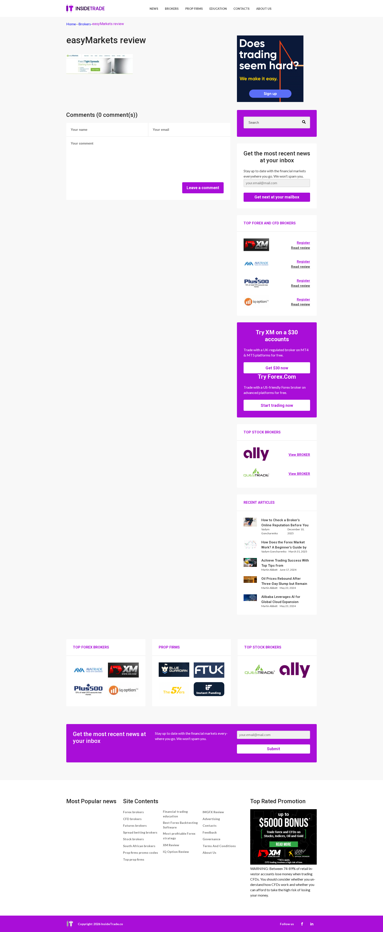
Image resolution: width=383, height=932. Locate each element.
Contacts (241, 8)
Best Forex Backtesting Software (180, 825)
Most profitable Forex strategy (179, 836)
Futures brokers (135, 825)
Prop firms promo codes (140, 852)
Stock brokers (133, 839)
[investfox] (270, 69)
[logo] (85, 8)
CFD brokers (132, 819)
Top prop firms (133, 859)
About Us (264, 8)
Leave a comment (203, 187)
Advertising (211, 819)
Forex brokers (133, 812)
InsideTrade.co (112, 924)
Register (303, 243)
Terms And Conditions (219, 846)
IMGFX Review (213, 812)
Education (218, 8)
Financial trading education (175, 814)
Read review (300, 248)
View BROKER (299, 455)
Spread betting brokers (140, 832)
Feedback (210, 832)
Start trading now (277, 405)
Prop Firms (194, 8)
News (154, 8)
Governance (211, 839)
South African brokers (139, 846)
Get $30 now (277, 368)
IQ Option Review (176, 852)
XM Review (171, 845)
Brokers (172, 8)
